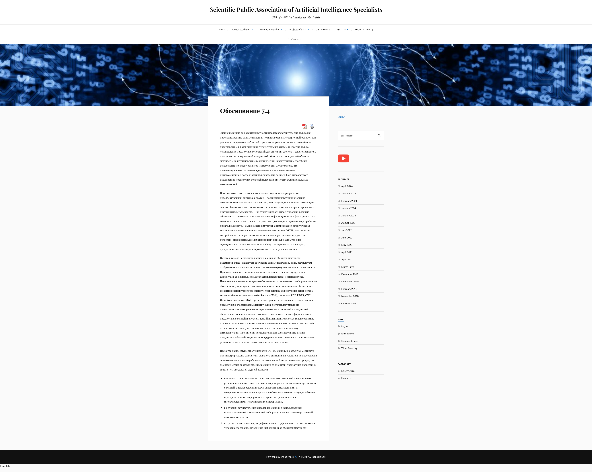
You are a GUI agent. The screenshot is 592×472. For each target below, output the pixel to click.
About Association (240, 29)
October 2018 (348, 303)
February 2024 (349, 200)
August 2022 (348, 222)
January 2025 (348, 193)
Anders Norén (317, 457)
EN (339, 116)
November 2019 (350, 281)
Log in (344, 326)
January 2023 (348, 215)
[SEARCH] (379, 135)
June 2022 (346, 237)
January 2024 (348, 208)
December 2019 (349, 274)
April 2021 (347, 259)
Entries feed (347, 333)
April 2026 (347, 186)
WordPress (287, 457)
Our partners (323, 29)
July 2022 (346, 230)
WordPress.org (349, 348)
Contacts (296, 39)
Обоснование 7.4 (245, 110)
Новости (346, 378)
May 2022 (346, 244)
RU (343, 116)
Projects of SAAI (297, 29)
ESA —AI (341, 29)
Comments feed (349, 340)
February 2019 (349, 288)
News (222, 29)
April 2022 (347, 252)
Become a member (270, 29)
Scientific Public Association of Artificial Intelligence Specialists (296, 9)
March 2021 (347, 266)
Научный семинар (364, 29)
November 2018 (350, 296)
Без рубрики (348, 370)
